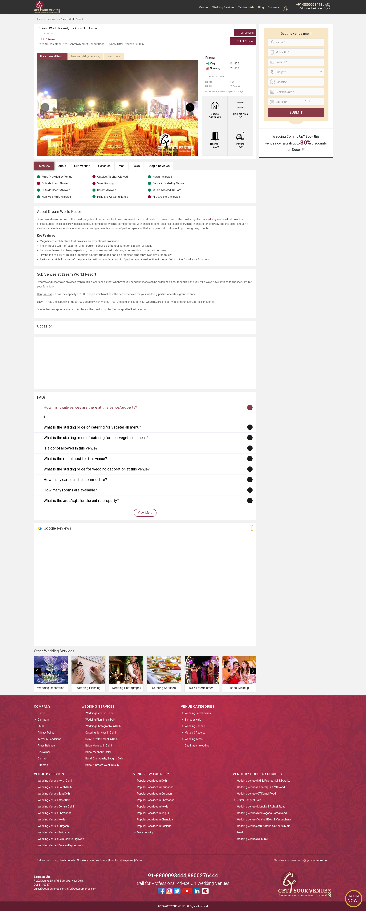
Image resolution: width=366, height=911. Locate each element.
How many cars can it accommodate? (75, 479)
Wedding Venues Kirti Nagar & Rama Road (262, 813)
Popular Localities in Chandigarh (156, 819)
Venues (204, 7)
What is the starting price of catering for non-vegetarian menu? (95, 437)
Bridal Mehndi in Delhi (98, 752)
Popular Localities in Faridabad (155, 787)
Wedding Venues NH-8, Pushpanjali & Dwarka (263, 780)
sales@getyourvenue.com (49, 888)
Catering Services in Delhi (100, 732)
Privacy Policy (46, 732)
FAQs (136, 166)
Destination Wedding (197, 745)
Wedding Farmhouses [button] (198, 713)
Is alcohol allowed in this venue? (70, 448)
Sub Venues (82, 166)
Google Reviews (159, 166)
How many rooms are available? (70, 490)
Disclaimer (44, 752)
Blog (261, 7)
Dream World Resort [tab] (52, 56)
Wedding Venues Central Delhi (56, 806)
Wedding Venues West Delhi (54, 800)
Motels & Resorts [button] (195, 732)
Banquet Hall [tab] (85, 56)
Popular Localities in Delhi (152, 780)
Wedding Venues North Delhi (55, 780)
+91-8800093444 (309, 4)
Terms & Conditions (49, 739)
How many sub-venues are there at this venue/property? (90, 407)
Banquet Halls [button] (193, 719)
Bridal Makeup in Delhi (98, 745)
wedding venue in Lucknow (222, 219)
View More (145, 512)
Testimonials (246, 7)
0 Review (48, 39)
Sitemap (43, 765)
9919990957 (247, 32)
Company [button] (43, 719)
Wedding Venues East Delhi (54, 793)
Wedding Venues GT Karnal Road (256, 793)
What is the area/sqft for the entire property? (81, 500)
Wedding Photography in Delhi (103, 726)
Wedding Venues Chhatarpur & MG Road (261, 787)
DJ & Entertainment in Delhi (101, 739)
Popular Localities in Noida (152, 806)
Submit (296, 112)
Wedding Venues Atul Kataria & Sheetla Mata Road (264, 829)
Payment (128, 860)
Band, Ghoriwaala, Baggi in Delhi (104, 758)
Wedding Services (223, 7)
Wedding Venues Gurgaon (53, 826)
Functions (115, 860)
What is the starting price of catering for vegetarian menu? (92, 427)
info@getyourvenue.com (81, 888)
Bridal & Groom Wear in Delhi (102, 765)
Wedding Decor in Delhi (99, 713)
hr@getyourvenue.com (315, 860)
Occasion (104, 166)
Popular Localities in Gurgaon (154, 793)
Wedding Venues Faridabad (54, 832)
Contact (42, 758)
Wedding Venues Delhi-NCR (253, 838)
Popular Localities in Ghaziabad (155, 800)
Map (121, 166)
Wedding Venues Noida (51, 819)
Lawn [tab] (113, 56)
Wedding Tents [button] (194, 739)
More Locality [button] (145, 832)
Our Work (273, 7)
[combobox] (296, 72)
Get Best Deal (245, 41)
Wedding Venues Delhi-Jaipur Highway (61, 838)
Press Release (46, 745)
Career (139, 860)
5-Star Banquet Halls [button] (249, 800)
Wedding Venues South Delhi (55, 787)
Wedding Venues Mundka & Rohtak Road (261, 806)
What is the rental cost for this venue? (75, 458)
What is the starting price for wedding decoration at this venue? (96, 469)
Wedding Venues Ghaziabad (54, 813)
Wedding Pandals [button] (195, 726)
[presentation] (45, 107)
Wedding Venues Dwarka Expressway (60, 845)
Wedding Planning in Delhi (100, 719)
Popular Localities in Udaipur (154, 826)
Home (41, 713)
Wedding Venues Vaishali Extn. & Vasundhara (264, 819)
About (62, 166)
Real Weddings (99, 860)
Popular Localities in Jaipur (153, 813)
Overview (44, 166)
